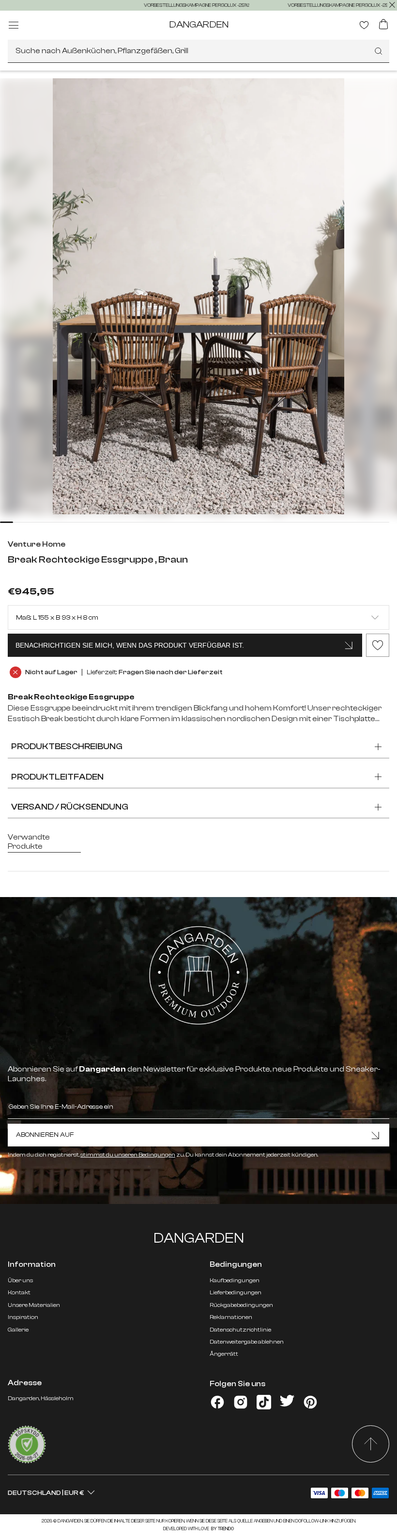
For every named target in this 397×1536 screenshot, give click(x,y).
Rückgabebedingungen (241, 1305)
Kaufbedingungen (235, 1280)
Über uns (20, 1280)
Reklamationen (231, 1317)
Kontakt (19, 1292)
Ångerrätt (224, 1353)
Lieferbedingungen (235, 1292)
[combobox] (198, 51)
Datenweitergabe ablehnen (247, 1341)
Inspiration (23, 1317)
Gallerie (18, 1329)
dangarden (199, 24)
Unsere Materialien (34, 1305)
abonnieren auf (45, 1135)
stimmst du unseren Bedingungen (127, 1154)
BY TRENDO (222, 1528)
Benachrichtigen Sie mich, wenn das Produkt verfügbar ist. (129, 645)
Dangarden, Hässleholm (41, 1398)
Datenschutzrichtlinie (240, 1329)
